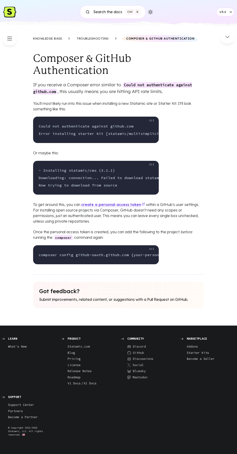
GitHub (138, 353)
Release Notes (80, 371)
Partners (15, 411)
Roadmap (74, 377)
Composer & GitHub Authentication (160, 38)
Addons (192, 346)
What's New (17, 346)
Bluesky (139, 371)
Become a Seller (201, 359)
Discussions (141, 359)
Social (138, 365)
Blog (71, 353)
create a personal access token (111, 204)
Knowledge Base (47, 38)
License (74, 365)
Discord (139, 346)
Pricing (74, 359)
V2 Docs (90, 383)
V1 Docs (74, 383)
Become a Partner (23, 417)
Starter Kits (198, 353)
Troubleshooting (93, 38)
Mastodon (140, 377)
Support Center (21, 405)
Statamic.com (79, 346)
